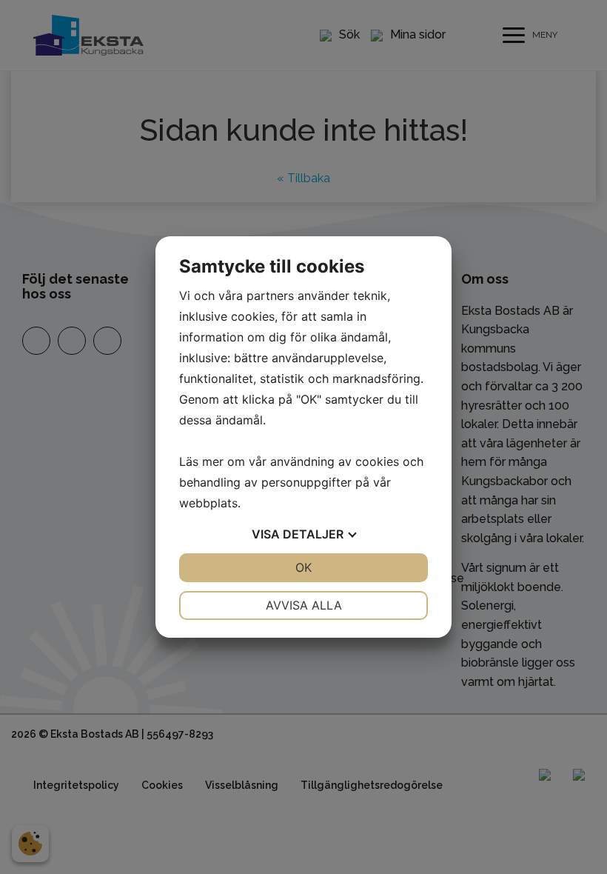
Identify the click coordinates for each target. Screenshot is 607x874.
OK (303, 567)
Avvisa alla (304, 605)
